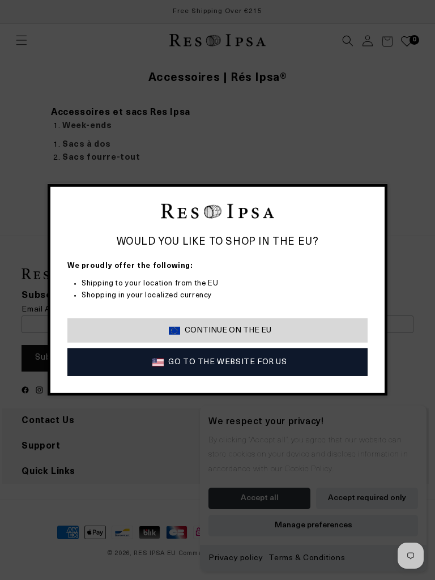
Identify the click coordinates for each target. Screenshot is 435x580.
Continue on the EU (228, 330)
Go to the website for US (227, 362)
